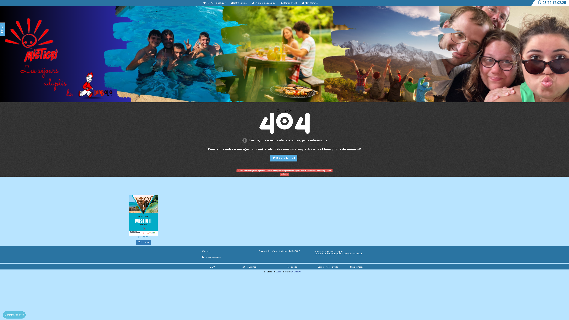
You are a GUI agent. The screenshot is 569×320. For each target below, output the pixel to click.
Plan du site (292, 267)
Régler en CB (290, 2)
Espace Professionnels (328, 267)
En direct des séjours (264, 2)
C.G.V (212, 267)
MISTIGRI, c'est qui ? (216, 2)
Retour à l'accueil (285, 158)
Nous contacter (356, 267)
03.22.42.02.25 (554, 2)
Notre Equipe (240, 2)
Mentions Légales (248, 267)
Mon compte (311, 2)
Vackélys (296, 271)
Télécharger (143, 242)
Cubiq (278, 271)
